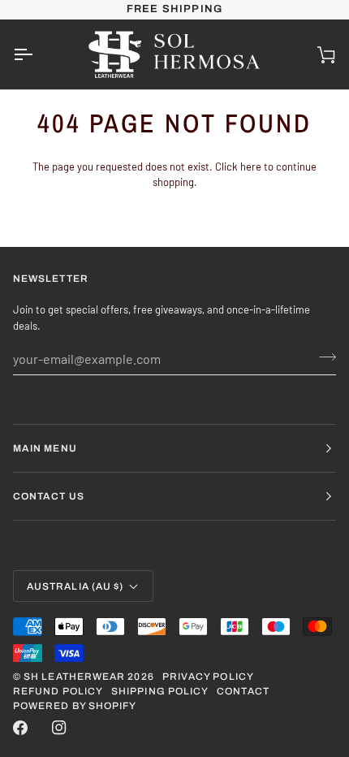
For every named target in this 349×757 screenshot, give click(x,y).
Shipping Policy (160, 691)
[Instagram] (59, 727)
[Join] (322, 357)
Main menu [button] (45, 448)
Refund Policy (58, 691)
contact (243, 691)
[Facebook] (20, 727)
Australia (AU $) (75, 586)
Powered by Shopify (74, 706)
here (250, 166)
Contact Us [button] (48, 496)
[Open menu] (37, 54)
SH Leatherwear (74, 676)
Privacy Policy (208, 676)
